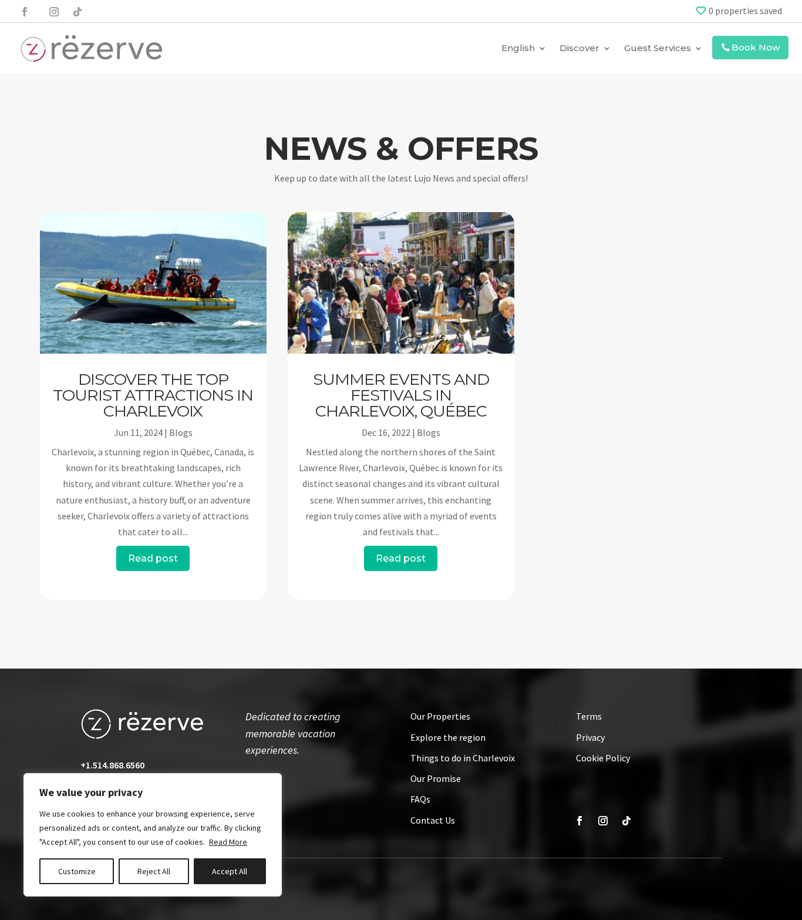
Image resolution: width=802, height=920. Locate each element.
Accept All (229, 871)
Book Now (756, 47)
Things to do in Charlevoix (462, 758)
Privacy (590, 737)
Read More (228, 842)
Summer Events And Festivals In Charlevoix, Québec (401, 395)
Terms (589, 716)
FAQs (420, 799)
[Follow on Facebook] (24, 11)
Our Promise (435, 778)
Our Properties (440, 716)
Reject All (153, 871)
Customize (77, 871)
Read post (153, 558)
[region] (152, 835)
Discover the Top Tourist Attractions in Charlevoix (153, 395)
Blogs (181, 432)
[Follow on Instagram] (52, 11)
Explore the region (448, 737)
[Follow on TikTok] (77, 11)
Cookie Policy (603, 758)
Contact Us (432, 820)
